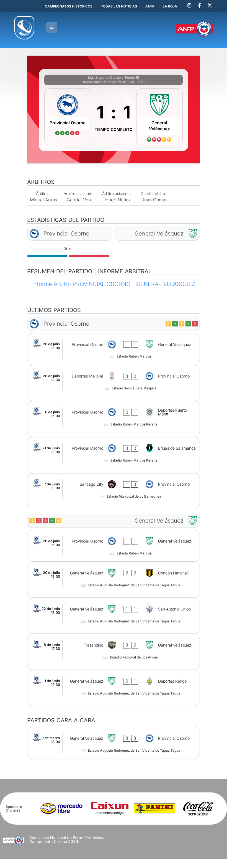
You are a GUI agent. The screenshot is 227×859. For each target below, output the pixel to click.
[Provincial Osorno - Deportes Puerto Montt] (113, 419)
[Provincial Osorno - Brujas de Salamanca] (113, 455)
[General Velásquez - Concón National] (113, 580)
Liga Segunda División (105, 77)
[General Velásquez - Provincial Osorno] (113, 743)
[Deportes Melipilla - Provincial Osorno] (113, 383)
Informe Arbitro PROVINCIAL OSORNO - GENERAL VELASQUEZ (113, 284)
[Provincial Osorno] (67, 116)
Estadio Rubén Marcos (98, 82)
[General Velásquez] (159, 116)
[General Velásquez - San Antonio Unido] (113, 616)
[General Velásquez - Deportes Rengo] (113, 688)
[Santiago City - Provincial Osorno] (113, 491)
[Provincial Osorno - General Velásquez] (113, 349)
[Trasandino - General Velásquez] (113, 652)
